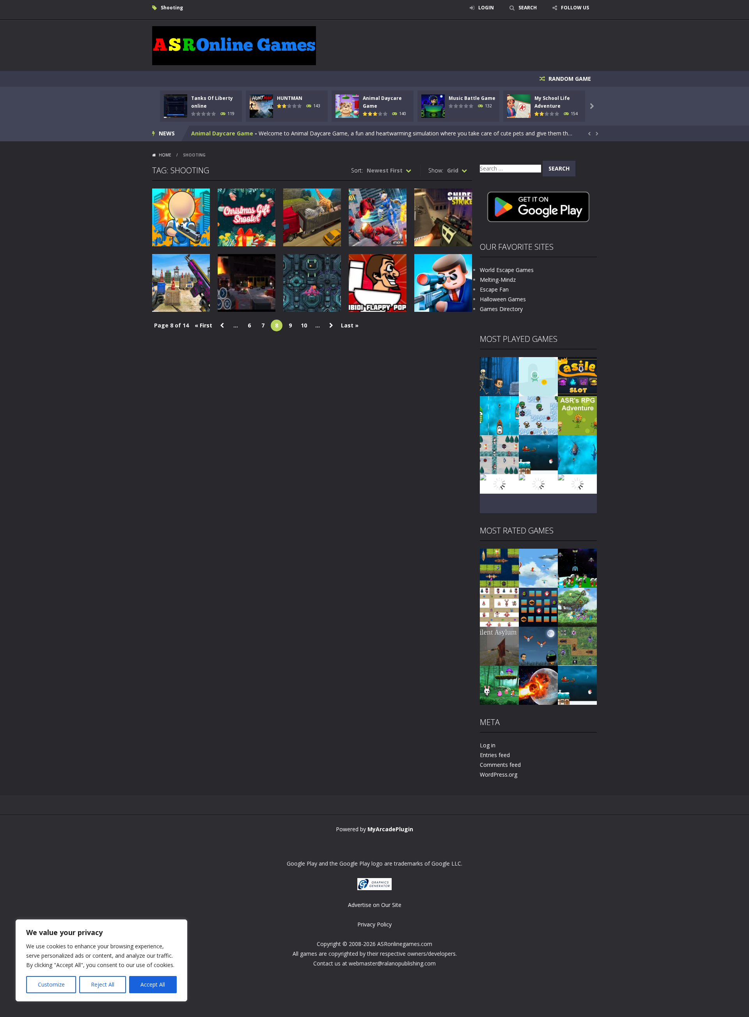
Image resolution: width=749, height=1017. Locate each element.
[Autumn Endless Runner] (538, 483)
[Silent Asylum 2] (499, 645)
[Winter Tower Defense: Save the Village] (538, 415)
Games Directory (501, 309)
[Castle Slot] (577, 376)
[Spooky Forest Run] (499, 376)
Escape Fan (494, 289)
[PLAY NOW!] (175, 105)
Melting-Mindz (498, 279)
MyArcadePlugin (390, 829)
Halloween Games (503, 299)
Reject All (102, 984)
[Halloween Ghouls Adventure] (538, 645)
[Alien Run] (538, 376)
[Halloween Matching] (538, 606)
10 (304, 325)
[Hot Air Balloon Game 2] (538, 567)
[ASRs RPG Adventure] (577, 415)
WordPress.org (498, 774)
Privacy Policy (374, 924)
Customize (51, 984)
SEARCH (527, 7)
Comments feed (500, 764)
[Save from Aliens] (577, 567)
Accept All (152, 984)
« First (203, 325)
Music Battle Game (472, 98)
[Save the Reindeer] (577, 483)
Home (165, 155)
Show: (435, 170)
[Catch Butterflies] (577, 606)
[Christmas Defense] (499, 454)
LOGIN (486, 7)
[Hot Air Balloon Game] (499, 483)
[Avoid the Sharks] (577, 454)
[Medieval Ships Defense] (499, 567)
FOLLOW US (575, 7)
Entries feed (495, 755)
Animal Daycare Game (222, 133)
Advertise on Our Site (374, 905)
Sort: (357, 170)
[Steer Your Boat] (499, 415)
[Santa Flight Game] (538, 454)
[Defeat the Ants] (577, 645)
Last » (350, 325)
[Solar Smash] (538, 684)
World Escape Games (507, 270)
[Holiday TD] (499, 606)
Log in (487, 745)
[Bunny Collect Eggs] (499, 684)
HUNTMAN (289, 98)
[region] (101, 960)
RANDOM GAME (569, 78)
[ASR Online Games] (234, 45)
